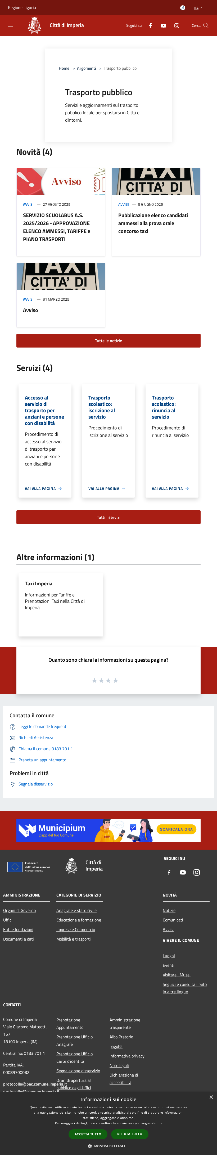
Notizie (169, 910)
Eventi (168, 965)
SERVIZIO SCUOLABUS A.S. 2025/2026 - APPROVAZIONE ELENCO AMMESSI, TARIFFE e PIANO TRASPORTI (56, 227)
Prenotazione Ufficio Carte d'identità (74, 1057)
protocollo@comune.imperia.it (31, 1091)
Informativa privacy (127, 1056)
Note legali (119, 1065)
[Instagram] (174, 25)
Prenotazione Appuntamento (69, 1023)
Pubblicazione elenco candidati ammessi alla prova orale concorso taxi (153, 223)
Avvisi (28, 204)
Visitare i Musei (177, 975)
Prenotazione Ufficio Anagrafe (74, 1040)
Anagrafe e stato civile (76, 910)
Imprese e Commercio (75, 929)
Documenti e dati (18, 939)
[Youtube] (161, 25)
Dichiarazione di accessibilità (124, 1079)
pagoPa (116, 1046)
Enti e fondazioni (18, 929)
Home (64, 68)
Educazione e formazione (78, 920)
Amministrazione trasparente (125, 1023)
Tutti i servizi (108, 517)
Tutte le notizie (108, 340)
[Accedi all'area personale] (182, 8)
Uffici (7, 920)
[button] (108, 1146)
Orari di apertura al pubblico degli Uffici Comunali (73, 1087)
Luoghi (169, 955)
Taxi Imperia (38, 583)
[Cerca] (206, 25)
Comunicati (173, 920)
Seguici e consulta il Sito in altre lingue (185, 988)
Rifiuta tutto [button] (129, 1134)
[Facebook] (148, 25)
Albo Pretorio (121, 1037)
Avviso (30, 310)
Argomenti (86, 68)
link (159, 1123)
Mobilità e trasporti (73, 939)
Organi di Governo (19, 910)
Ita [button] (196, 8)
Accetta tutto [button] (88, 1134)
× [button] (211, 1097)
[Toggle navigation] (10, 25)
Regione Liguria (22, 7)
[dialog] (108, 1123)
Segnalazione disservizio (78, 1071)
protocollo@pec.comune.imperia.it (35, 1084)
